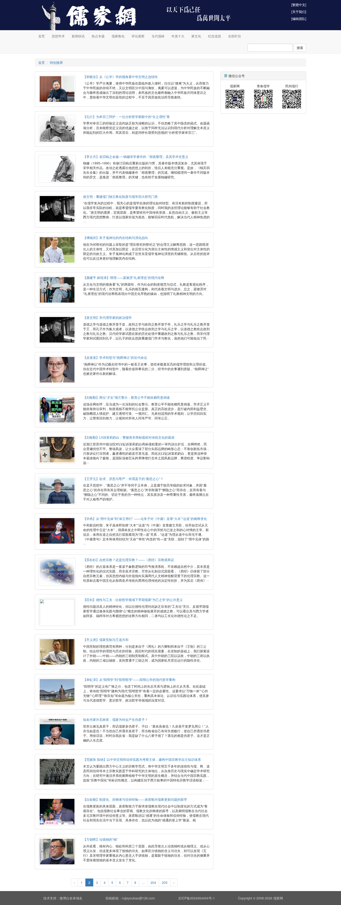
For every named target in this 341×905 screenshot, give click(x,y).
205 (164, 882)
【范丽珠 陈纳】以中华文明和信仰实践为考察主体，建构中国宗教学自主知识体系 (142, 759)
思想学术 (58, 36)
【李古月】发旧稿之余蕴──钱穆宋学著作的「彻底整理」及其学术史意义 (135, 156)
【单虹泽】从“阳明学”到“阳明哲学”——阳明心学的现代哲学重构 (129, 679)
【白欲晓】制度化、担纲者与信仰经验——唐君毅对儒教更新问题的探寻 (135, 799)
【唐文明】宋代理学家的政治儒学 (107, 317)
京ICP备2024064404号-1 (196, 898)
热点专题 (98, 36)
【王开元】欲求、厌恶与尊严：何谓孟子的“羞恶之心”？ (123, 478)
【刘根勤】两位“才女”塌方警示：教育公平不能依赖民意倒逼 (126, 397)
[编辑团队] (298, 18)
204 (153, 882)
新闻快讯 (78, 36)
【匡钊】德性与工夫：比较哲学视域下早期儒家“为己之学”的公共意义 (133, 599)
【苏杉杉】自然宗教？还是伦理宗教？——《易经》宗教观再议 (128, 559)
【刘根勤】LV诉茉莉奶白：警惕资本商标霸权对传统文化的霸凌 (128, 437)
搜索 (300, 47)
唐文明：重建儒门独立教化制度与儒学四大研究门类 (120, 196)
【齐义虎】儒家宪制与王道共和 (106, 639)
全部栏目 (234, 36)
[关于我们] (298, 11)
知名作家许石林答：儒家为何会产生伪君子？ (115, 719)
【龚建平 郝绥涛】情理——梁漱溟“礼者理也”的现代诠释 (123, 277)
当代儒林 (157, 36)
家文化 (196, 36)
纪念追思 (214, 36)
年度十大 (177, 36)
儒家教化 (118, 36)
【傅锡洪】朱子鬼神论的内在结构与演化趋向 (115, 237)
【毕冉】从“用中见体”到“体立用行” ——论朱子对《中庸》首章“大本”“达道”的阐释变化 (145, 518)
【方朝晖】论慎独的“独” (100, 839)
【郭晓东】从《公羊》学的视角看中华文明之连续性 (120, 76)
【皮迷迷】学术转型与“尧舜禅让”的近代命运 (115, 357)
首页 (41, 36)
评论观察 (138, 36)
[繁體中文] (298, 4)
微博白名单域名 (71, 898)
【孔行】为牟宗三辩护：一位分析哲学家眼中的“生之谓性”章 (126, 116)
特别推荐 (56, 62)
